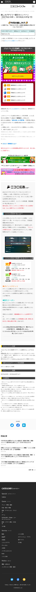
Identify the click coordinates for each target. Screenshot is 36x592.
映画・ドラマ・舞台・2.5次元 (9, 523)
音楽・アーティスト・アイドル (9, 511)
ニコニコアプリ (6, 542)
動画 (3, 534)
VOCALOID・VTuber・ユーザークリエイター (9, 518)
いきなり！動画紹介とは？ (9, 143)
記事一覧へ (31, 469)
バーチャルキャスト (7, 551)
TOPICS (6, 11)
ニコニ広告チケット (16, 108)
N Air (3, 553)
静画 (3, 537)
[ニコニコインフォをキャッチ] (24, 579)
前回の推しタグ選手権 (18, 120)
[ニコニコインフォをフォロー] (12, 579)
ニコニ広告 (21, 534)
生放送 (3, 539)
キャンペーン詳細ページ (11, 40)
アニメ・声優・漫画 (7, 505)
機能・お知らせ (6, 564)
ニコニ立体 (4, 556)
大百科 (3, 548)
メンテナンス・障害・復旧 (8, 567)
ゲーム (3, 514)
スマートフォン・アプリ (24, 537)
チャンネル (4, 545)
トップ (2, 11)
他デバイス (21, 539)
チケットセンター (18, 359)
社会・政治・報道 (6, 507)
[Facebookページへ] (18, 579)
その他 (3, 526)
